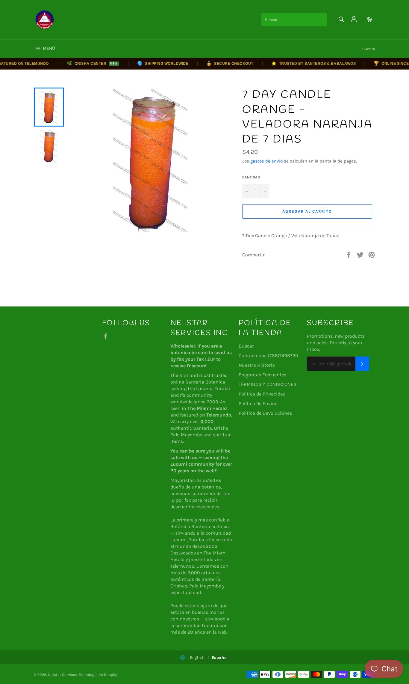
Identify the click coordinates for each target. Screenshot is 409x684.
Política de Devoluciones (265, 413)
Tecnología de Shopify (98, 674)
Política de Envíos (258, 403)
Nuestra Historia (257, 365)
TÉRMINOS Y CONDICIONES (267, 384)
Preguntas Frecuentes (262, 375)
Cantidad (251, 177)
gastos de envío (266, 161)
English (197, 657)
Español (220, 657)
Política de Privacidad (262, 394)
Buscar (246, 346)
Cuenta (368, 48)
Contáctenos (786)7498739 (268, 355)
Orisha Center (85, 63)
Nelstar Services (62, 674)
